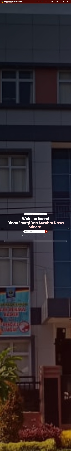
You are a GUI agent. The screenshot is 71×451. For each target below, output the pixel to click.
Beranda (37, 1)
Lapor (68, 1)
